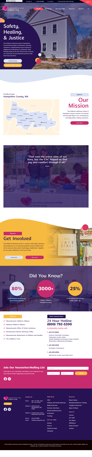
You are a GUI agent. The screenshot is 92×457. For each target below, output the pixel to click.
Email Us (30, 1)
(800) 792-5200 (59, 324)
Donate (8, 404)
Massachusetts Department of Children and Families (24, 335)
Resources (13, 233)
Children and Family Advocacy (56, 403)
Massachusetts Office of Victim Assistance (21, 328)
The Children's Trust (13, 339)
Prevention (50, 413)
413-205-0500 (54, 352)
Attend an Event (52, 428)
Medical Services (52, 405)
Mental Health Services (54, 410)
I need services (12, 61)
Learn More (79, 123)
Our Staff (72, 418)
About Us (79, 94)
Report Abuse (73, 400)
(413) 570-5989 (40, 1)
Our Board (72, 420)
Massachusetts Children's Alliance (18, 321)
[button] (6, 176)
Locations (51, 1)
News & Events (73, 426)
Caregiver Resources (75, 405)
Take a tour (35, 257)
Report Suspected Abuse (56, 316)
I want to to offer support (12, 65)
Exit (88, 2)
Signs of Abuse (73, 408)
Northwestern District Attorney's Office (19, 332)
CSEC (48, 400)
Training (49, 416)
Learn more (14, 257)
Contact (71, 415)
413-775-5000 (54, 332)
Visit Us (49, 426)
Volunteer (50, 431)
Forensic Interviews (53, 408)
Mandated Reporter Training (78, 403)
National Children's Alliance (15, 324)
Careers (71, 428)
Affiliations (72, 423)
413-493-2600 (54, 345)
